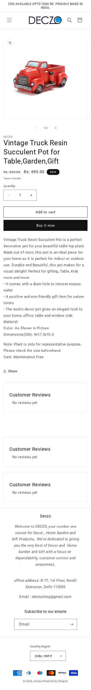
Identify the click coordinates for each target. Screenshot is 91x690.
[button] (9, 20)
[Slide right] (56, 128)
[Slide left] (35, 128)
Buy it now (45, 225)
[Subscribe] (71, 624)
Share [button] (12, 371)
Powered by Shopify (55, 681)
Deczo (38, 681)
